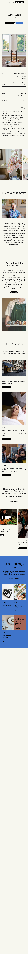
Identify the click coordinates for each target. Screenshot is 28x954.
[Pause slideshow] (3, 329)
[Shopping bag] (12, 2)
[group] (15, 529)
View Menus (19, 22)
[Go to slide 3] (15, 329)
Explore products (14, 578)
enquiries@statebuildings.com (19, 95)
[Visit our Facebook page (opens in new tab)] (25, 100)
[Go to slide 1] (6, 329)
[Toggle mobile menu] (26, 2)
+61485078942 (22, 93)
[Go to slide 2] (11, 329)
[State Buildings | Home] (3, 2)
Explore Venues (14, 501)
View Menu (14, 292)
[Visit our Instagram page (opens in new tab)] (23, 100)
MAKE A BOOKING (19, 2)
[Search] (9, 2)
